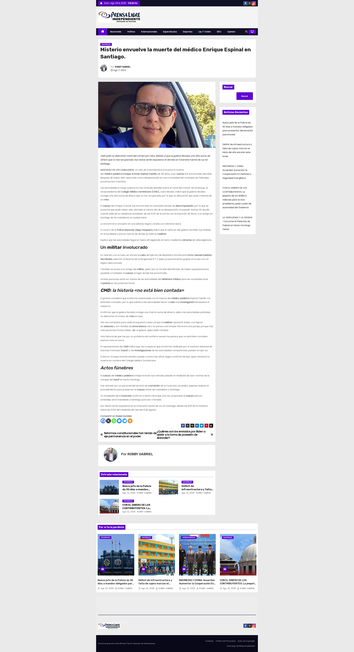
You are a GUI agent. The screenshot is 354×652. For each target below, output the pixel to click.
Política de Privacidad (225, 641)
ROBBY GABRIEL (123, 67)
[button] (246, 31)
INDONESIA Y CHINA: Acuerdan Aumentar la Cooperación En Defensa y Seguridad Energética (197, 585)
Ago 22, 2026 (128, 492)
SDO (219, 31)
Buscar (228, 87)
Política (131, 31)
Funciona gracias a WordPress (112, 643)
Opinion (231, 31)
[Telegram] (124, 420)
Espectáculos (170, 31)
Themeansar (149, 643)
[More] (130, 420)
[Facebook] (103, 420)
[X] (108, 420)
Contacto (209, 641)
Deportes (187, 31)
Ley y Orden (204, 31)
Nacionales (115, 31)
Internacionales (149, 31)
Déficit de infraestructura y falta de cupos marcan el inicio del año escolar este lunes (155, 585)
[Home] (102, 31)
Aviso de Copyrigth (246, 641)
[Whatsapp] (113, 420)
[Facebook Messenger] (119, 420)
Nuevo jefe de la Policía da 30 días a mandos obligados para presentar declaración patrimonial (116, 585)
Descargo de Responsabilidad (241, 646)
